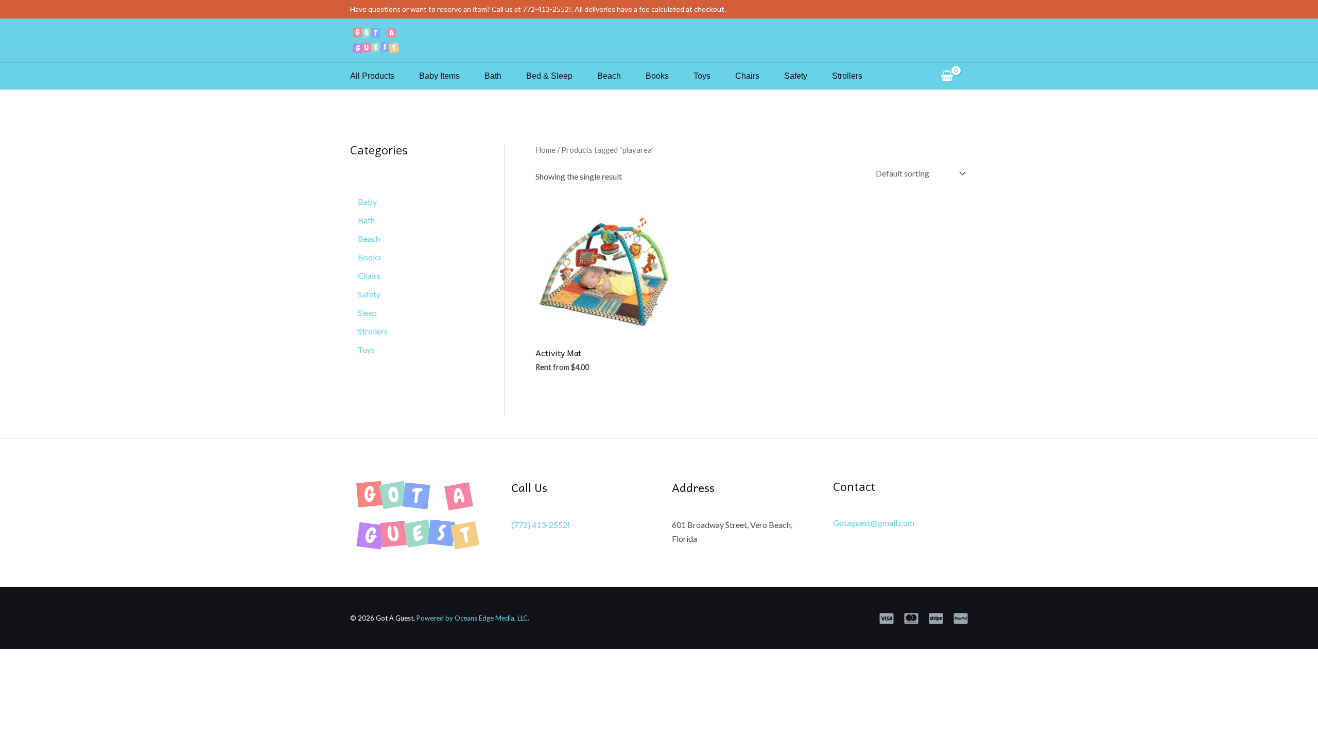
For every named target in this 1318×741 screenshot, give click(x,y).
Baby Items (439, 76)
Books (657, 76)
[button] (963, 40)
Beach (609, 76)
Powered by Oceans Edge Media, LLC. (473, 618)
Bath (492, 76)
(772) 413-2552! (540, 525)
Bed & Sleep (549, 76)
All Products (372, 76)
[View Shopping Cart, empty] (947, 76)
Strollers (847, 76)
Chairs (747, 76)
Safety (795, 76)
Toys (701, 76)
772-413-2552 (546, 9)
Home (545, 149)
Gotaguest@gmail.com (873, 522)
